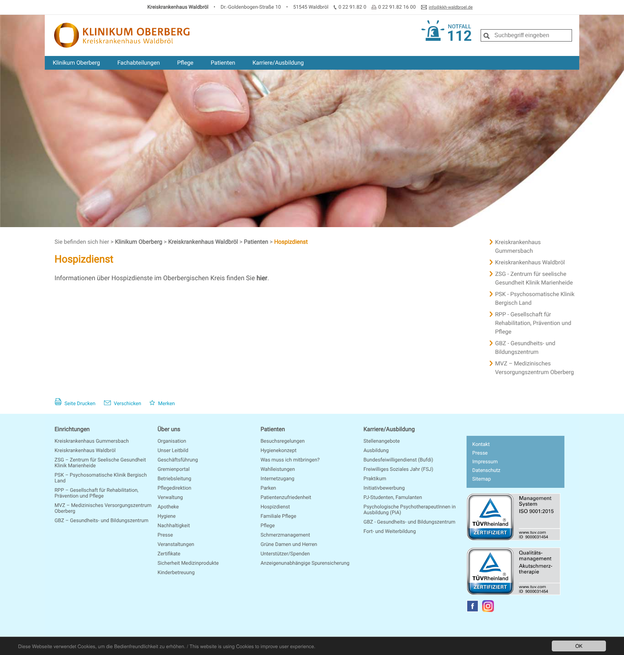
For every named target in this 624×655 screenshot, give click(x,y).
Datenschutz (486, 470)
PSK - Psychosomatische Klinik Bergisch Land (535, 298)
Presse (165, 535)
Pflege (185, 62)
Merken (166, 404)
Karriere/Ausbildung (278, 62)
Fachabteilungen (138, 62)
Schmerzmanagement (285, 535)
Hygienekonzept (278, 451)
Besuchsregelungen (282, 441)
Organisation (171, 441)
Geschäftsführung (177, 460)
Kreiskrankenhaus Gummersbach (518, 246)
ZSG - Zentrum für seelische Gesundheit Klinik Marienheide (534, 278)
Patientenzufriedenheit (285, 497)
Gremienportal (173, 469)
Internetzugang (277, 479)
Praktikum (375, 479)
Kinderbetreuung (176, 573)
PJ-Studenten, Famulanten (393, 497)
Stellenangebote (382, 441)
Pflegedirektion (174, 488)
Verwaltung (170, 497)
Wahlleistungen (277, 469)
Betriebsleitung (174, 479)
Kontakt (481, 444)
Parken (268, 488)
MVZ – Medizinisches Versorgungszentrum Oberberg (534, 368)
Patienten (223, 62)
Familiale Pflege (278, 516)
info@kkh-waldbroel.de (451, 7)
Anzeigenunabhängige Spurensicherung (304, 563)
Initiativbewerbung (384, 488)
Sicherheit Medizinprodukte (188, 563)
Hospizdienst (291, 241)
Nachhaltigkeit (173, 526)
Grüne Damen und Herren (288, 544)
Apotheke (168, 507)
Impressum (485, 462)
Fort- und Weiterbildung (390, 531)
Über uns (168, 429)
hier (261, 278)
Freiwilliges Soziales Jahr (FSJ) (398, 469)
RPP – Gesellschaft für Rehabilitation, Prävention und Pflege (96, 493)
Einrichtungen (72, 429)
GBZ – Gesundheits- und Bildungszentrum (101, 521)
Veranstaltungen (175, 544)
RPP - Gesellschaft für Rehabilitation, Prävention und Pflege (533, 323)
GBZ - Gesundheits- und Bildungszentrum (525, 347)
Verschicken (127, 404)
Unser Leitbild (172, 451)
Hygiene (166, 516)
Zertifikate (168, 554)
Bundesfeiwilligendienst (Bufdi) (398, 460)
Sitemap (481, 479)
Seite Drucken (79, 404)
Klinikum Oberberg (76, 62)
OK (578, 645)
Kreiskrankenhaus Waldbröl (203, 241)
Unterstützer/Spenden (285, 554)
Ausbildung (376, 451)
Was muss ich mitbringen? (290, 460)
